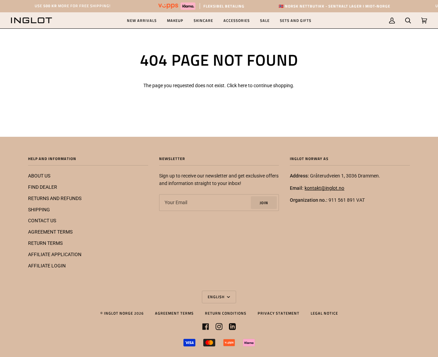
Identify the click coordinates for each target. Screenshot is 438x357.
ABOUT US (39, 175)
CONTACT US (42, 220)
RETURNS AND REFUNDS (54, 198)
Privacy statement (278, 313)
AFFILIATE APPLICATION (54, 254)
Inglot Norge (118, 313)
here (242, 85)
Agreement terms (174, 313)
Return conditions (225, 313)
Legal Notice (324, 313)
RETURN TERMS (45, 243)
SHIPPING (39, 209)
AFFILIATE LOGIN (47, 265)
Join (264, 203)
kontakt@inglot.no (324, 188)
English (217, 297)
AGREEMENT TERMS (50, 232)
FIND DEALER (42, 187)
